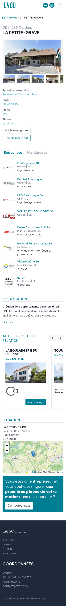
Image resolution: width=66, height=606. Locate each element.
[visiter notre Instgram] (51, 5)
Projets (13, 17)
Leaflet (31, 472)
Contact (8, 544)
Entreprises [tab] (13, 153)
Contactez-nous (19, 505)
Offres (7, 549)
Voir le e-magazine (16, 130)
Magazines (9, 553)
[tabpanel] (33, 222)
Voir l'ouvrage (35, 402)
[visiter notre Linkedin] (45, 5)
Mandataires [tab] (37, 153)
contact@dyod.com (15, 586)
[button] (33, 454)
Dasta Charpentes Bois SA (33, 227)
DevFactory (38, 598)
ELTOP (21, 277)
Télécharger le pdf (16, 138)
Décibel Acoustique (29, 179)
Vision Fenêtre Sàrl (28, 261)
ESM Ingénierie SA (28, 163)
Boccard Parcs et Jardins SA (34, 243)
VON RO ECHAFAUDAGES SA (35, 211)
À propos (8, 540)
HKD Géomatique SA (30, 195)
